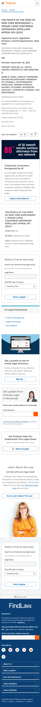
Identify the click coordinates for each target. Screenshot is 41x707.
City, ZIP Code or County (14, 282)
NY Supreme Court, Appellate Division (12, 11)
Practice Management (15, 317)
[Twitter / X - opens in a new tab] (17, 650)
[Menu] (3, 3)
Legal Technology (13, 321)
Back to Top (22, 597)
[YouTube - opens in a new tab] (10, 650)
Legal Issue (9, 272)
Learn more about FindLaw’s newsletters (15, 422)
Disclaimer (19, 701)
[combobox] (20, 276)
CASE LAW (4, 10)
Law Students (11, 325)
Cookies (28, 701)
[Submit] (35, 414)
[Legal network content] (37, 690)
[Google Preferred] (3, 657)
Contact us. (21, 622)
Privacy (11, 701)
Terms (4, 701)
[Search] (37, 3)
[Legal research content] (37, 683)
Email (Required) (8, 410)
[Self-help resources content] (37, 677)
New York (12, 10)
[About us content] (37, 664)
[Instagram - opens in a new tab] (24, 650)
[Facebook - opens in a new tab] (3, 650)
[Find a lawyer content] (37, 670)
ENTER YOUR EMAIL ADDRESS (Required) (15, 633)
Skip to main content (20, 2)
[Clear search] (34, 286)
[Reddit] (31, 650)
